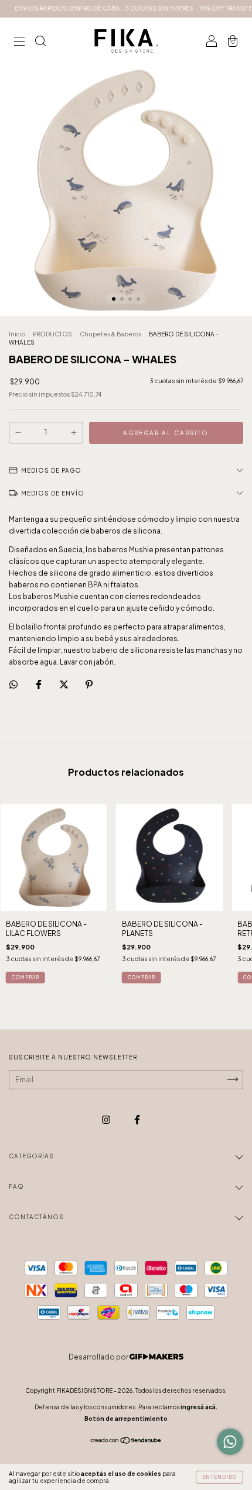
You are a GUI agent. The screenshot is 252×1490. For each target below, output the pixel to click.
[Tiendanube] (126, 1441)
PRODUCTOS (52, 334)
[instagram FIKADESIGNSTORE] (107, 1119)
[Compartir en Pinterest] (89, 684)
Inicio (17, 334)
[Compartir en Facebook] (39, 684)
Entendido (219, 1477)
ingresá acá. (199, 1406)
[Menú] (19, 42)
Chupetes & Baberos (110, 334)
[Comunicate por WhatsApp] (230, 1442)
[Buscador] (40, 42)
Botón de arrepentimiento (126, 1418)
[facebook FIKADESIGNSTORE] (137, 1119)
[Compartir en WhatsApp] (13, 684)
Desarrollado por (99, 1357)
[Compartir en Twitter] (64, 684)
